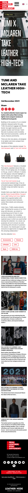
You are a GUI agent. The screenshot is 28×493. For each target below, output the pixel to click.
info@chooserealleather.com (18, 457)
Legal (14, 478)
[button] (25, 4)
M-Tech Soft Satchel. (20, 148)
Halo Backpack (8, 166)
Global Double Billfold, (13, 194)
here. (14, 234)
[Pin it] (13, 109)
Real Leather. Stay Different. (8, 477)
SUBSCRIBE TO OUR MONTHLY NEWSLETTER (14, 472)
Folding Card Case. (14, 196)
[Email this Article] (2, 109)
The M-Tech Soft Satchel (9, 181)
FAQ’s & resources (20, 477)
